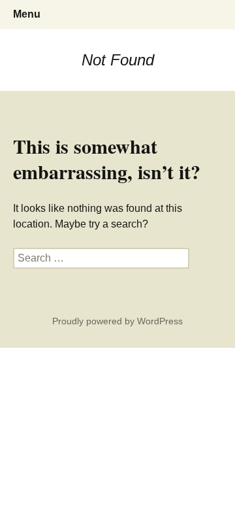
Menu (26, 14)
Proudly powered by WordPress (117, 321)
